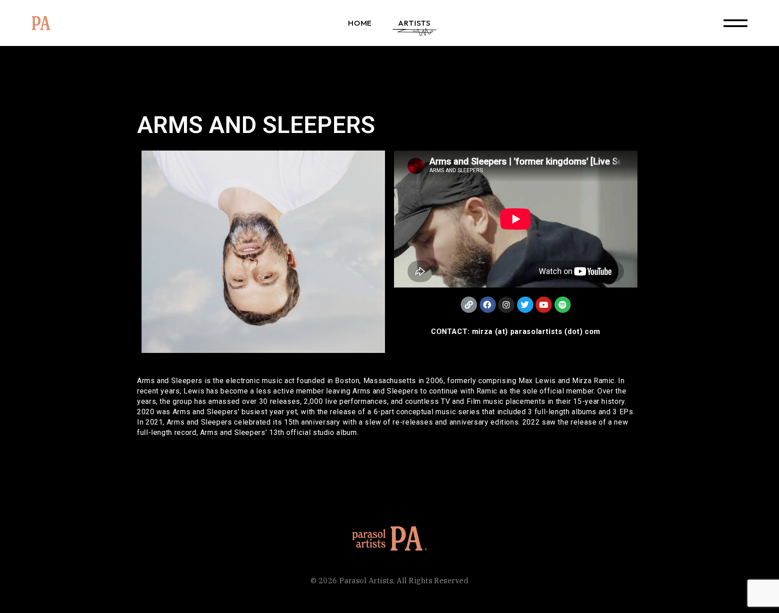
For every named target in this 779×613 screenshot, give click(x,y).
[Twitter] (525, 305)
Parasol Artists (366, 580)
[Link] (469, 305)
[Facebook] (488, 305)
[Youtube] (544, 305)
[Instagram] (506, 305)
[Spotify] (562, 305)
